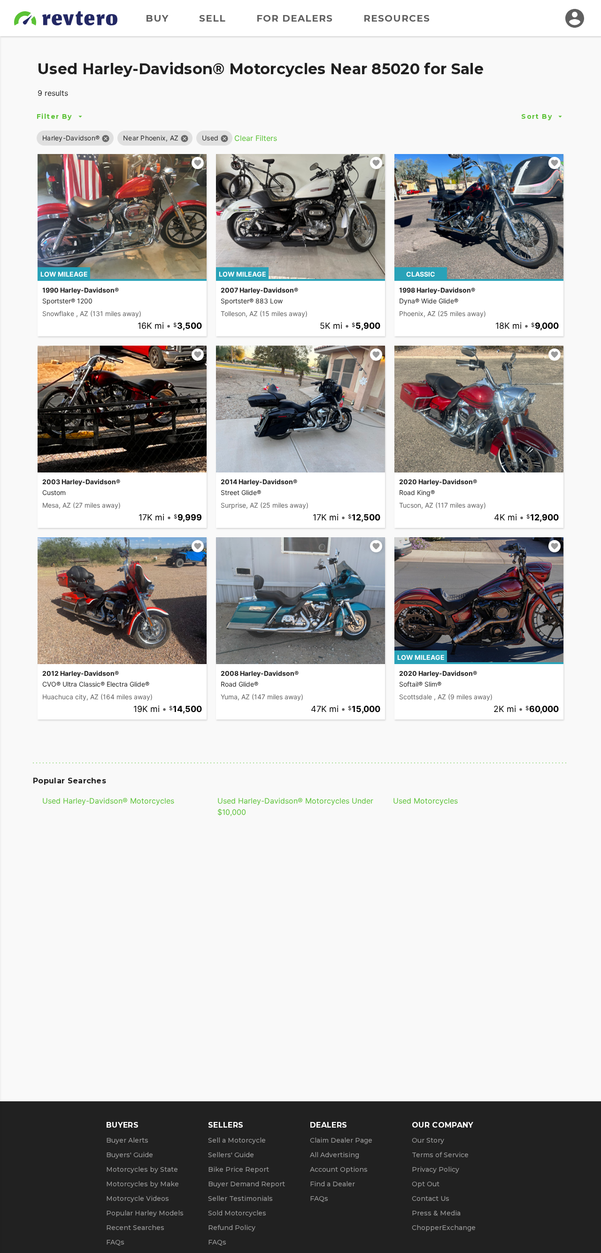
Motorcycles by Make (142, 1184)
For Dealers (294, 18)
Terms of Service (440, 1155)
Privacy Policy (435, 1169)
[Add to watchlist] (198, 163)
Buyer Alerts (127, 1140)
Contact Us (430, 1198)
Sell (212, 18)
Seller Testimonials (240, 1198)
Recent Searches (135, 1227)
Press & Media (436, 1213)
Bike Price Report (238, 1169)
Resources (396, 18)
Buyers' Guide (129, 1155)
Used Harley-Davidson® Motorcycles (108, 800)
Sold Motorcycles (237, 1213)
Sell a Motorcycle (237, 1140)
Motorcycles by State (142, 1169)
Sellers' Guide (231, 1155)
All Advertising (334, 1155)
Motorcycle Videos (137, 1198)
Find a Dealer (332, 1184)
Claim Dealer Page (341, 1140)
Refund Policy (231, 1227)
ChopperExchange (444, 1227)
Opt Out (425, 1184)
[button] (71, 138)
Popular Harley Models (145, 1213)
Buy (157, 18)
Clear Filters (255, 138)
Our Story (428, 1140)
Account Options (339, 1169)
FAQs (115, 1242)
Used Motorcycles (425, 800)
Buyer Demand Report (246, 1184)
